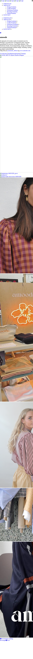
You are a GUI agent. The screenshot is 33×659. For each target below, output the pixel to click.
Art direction (3, 53)
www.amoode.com (25, 50)
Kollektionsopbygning (14, 53)
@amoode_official (12, 50)
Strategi (23, 53)
